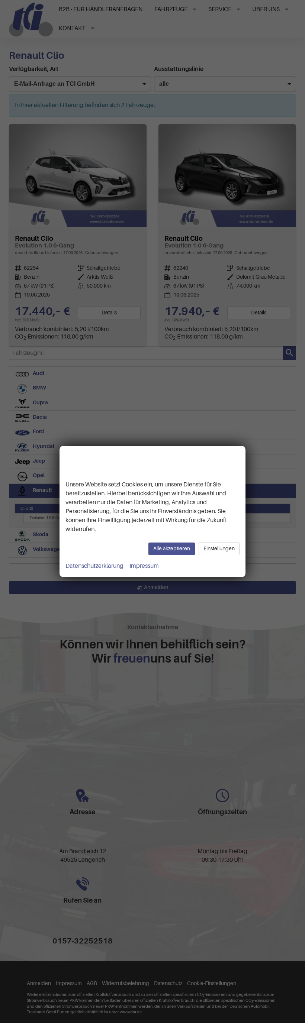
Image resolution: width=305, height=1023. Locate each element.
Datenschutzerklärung (94, 566)
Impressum (144, 566)
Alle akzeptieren (171, 548)
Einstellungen (219, 548)
